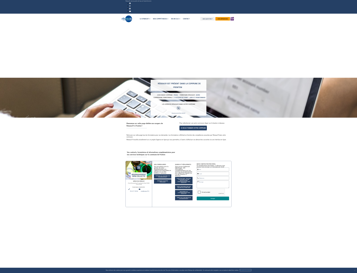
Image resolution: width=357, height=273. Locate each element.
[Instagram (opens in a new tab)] (130, 6)
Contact (186, 19)
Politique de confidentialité (195, 270)
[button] (193, 128)
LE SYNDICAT (144, 19)
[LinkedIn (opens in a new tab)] (130, 9)
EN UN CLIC (175, 19)
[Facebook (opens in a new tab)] (130, 3)
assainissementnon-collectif (139, 175)
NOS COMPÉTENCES (160, 19)
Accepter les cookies (245, 270)
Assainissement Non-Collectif (178, 113)
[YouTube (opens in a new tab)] (130, 11)
